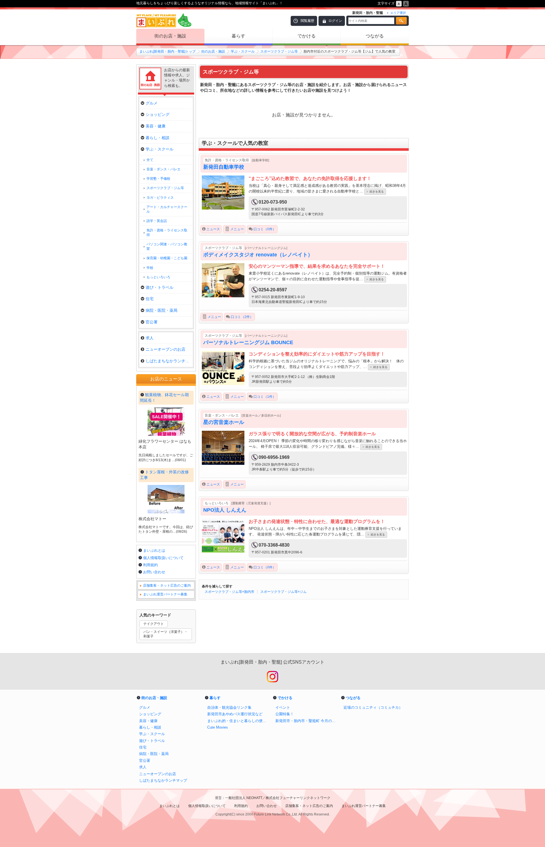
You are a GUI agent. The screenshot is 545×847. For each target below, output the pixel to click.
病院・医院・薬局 (161, 310)
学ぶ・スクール (243, 51)
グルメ (152, 103)
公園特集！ (284, 714)
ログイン (335, 21)
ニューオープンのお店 (165, 349)
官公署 (152, 322)
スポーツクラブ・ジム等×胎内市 (229, 592)
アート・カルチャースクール (166, 209)
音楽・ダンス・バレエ (163, 169)
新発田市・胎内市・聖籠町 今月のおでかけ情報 (306, 721)
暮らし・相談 (157, 137)
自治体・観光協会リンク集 (229, 707)
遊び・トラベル (159, 287)
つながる (375, 36)
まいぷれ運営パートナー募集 (165, 594)
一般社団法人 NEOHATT (243, 798)
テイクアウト (153, 624)
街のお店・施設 (170, 36)
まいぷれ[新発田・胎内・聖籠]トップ (167, 51)
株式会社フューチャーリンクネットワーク (298, 798)
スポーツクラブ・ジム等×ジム (283, 592)
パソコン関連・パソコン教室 (166, 246)
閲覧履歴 (307, 21)
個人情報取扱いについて (163, 558)
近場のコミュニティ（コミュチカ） (373, 707)
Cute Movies (217, 727)
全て (149, 160)
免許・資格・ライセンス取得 (166, 233)
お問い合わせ (154, 572)
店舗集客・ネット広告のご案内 (167, 585)
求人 (150, 338)
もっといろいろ (158, 277)
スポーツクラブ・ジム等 (279, 51)
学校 (149, 267)
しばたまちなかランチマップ (169, 361)
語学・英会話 (156, 221)
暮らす (238, 36)
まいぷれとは (154, 550)
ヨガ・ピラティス (160, 197)
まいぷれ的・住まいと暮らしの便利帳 (238, 721)
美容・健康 (155, 126)
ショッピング (157, 114)
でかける (306, 36)
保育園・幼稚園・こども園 (166, 258)
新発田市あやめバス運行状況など (235, 714)
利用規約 (150, 565)
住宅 (150, 298)
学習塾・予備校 (158, 178)
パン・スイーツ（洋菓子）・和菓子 (165, 634)
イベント (282, 707)
